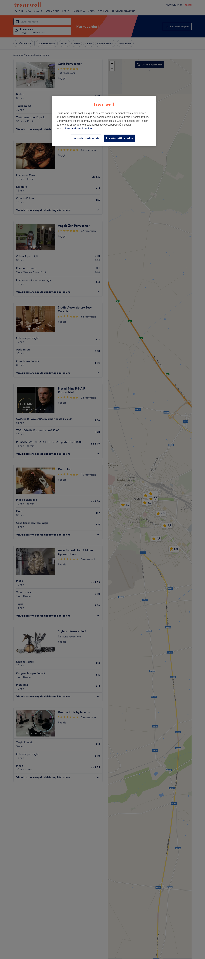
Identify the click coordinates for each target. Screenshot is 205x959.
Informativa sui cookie (78, 128)
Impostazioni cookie (86, 138)
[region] (104, 121)
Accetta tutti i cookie (119, 138)
